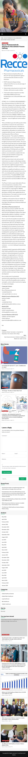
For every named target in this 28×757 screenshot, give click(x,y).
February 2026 (5, 521)
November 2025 (5, 529)
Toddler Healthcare (6, 604)
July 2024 (4, 570)
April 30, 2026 (8, 746)
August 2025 (5, 537)
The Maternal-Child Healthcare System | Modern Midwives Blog (13, 508)
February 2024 (5, 583)
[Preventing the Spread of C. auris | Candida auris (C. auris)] (14, 355)
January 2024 (5, 585)
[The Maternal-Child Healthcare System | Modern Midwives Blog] (14, 733)
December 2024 (5, 557)
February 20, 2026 (9, 368)
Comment (4, 435)
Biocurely (3, 611)
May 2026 (4, 516)
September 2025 (5, 534)
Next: (15, 337)
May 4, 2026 (8, 640)
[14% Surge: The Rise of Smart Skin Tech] (14, 380)
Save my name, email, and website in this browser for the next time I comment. (14, 467)
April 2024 (4, 577)
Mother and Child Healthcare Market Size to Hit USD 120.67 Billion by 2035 (14, 499)
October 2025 (5, 532)
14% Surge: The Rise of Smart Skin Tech (12, 390)
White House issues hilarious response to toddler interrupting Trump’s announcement (13, 503)
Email (16, 453)
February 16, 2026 (9, 420)
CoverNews (20, 753)
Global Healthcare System (8, 593)
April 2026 (4, 519)
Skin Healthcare (5, 43)
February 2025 (5, 552)
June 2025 (4, 542)
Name (3, 453)
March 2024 (4, 580)
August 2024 (5, 567)
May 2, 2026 (8, 695)
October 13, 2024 (10, 50)
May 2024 (4, 575)
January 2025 (5, 555)
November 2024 (5, 560)
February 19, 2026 (9, 392)
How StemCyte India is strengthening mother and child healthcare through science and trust (13, 488)
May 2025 (4, 544)
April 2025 (4, 547)
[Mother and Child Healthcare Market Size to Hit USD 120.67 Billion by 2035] (14, 682)
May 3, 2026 (8, 669)
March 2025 (4, 549)
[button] (2, 34)
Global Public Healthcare (7, 596)
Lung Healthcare (5, 598)
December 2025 (5, 527)
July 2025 (4, 539)
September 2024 (5, 565)
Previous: (12, 332)
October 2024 (5, 562)
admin (4, 50)
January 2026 (5, 524)
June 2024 (4, 572)
